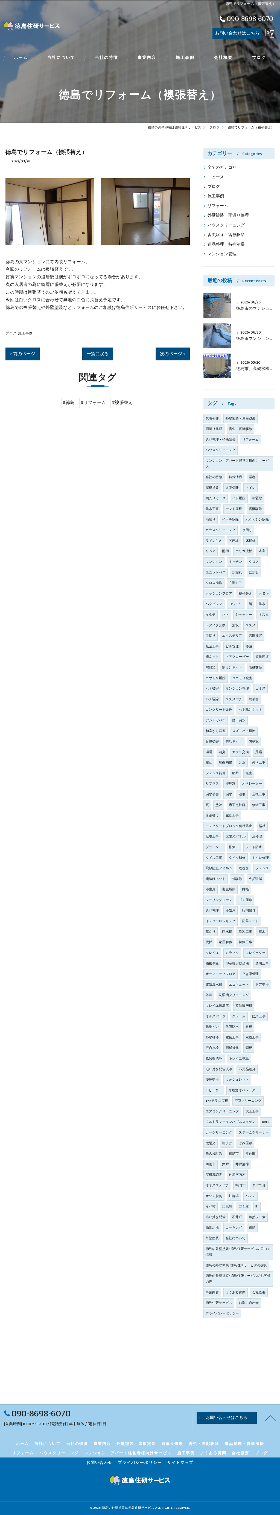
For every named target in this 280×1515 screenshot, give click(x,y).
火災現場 (255, 879)
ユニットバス (216, 572)
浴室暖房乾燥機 (237, 963)
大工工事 (252, 1111)
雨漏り (211, 519)
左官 (209, 762)
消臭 (222, 752)
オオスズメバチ (217, 1185)
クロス (254, 561)
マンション (214, 561)
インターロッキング (221, 921)
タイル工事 (214, 857)
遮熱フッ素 (257, 1217)
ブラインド (214, 847)
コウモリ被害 (242, 678)
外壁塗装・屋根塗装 (241, 418)
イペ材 (211, 1206)
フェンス (262, 868)
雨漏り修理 (214, 429)
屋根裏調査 (214, 1174)
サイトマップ (180, 1463)
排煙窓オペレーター (244, 1090)
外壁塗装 (212, 1238)
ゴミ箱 (260, 688)
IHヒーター (214, 1090)
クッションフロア (219, 593)
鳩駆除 (257, 498)
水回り (247, 530)
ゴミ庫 (244, 1206)
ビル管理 (232, 646)
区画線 (234, 540)
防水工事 (212, 509)
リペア (211, 551)
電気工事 (232, 1037)
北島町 (227, 1206)
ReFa (266, 1121)
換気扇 (231, 910)
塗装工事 (245, 931)
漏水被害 (212, 794)
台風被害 (212, 741)
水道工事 (252, 1037)
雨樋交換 (255, 667)
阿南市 (211, 1164)
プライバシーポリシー (222, 1313)
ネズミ (264, 614)
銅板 (249, 1048)
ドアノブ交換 (216, 625)
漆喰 (242, 794)
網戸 (235, 773)
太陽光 (211, 1143)
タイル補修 (237, 857)
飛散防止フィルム (219, 868)
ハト (225, 614)
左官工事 (232, 815)
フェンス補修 (216, 773)
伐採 (209, 942)
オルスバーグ (216, 1016)
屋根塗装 (212, 487)
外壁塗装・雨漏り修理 (228, 215)
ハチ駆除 (212, 699)
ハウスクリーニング (226, 225)
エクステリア (232, 635)
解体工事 (245, 942)
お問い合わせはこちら (237, 33)
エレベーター (256, 953)
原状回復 (262, 656)
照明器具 (248, 910)
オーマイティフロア (221, 974)
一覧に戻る (98, 353)
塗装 (218, 805)
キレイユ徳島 (239, 1058)
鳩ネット (212, 656)
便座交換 (212, 1079)
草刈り (211, 931)
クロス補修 (214, 583)
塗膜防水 (232, 1026)
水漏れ (237, 572)
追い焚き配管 (216, 1217)
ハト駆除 (239, 498)
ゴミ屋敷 (245, 900)
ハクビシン (214, 604)
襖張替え (245, 593)
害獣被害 (255, 635)
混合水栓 (212, 1048)
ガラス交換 (240, 752)
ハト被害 (212, 688)
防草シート (250, 921)
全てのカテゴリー (224, 167)
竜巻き (244, 868)
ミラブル (232, 953)
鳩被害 (254, 699)
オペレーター (252, 783)
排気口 (234, 847)
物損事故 (212, 963)
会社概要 (259, 1292)
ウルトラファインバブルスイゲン (231, 1121)
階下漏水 (239, 720)
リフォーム (218, 206)
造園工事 (262, 963)
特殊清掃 (235, 477)
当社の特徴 (214, 477)
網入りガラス (216, 498)
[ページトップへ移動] (270, 1418)
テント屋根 (234, 509)
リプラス (212, 783)
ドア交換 (262, 984)
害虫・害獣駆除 (240, 429)
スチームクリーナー (254, 1132)
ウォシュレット (237, 1079)
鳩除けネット (216, 879)
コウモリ (235, 604)
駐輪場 (234, 1196)
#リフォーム (93, 402)
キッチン (235, 561)
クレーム (239, 1016)
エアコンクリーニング (222, 1111)
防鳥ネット (234, 741)
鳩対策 (211, 667)
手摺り (211, 635)
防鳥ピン (212, 1026)
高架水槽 (212, 1227)
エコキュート (239, 984)
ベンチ (251, 1196)
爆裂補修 (225, 762)
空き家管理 (250, 974)
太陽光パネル (236, 836)
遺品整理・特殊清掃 (226, 244)
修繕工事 (259, 805)
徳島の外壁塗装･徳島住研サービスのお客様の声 (238, 1278)
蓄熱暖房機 (243, 1005)
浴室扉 (211, 889)
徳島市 (234, 1153)
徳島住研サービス (219, 1302)
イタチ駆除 (230, 519)
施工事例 (25, 333)
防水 (262, 604)
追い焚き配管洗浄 (219, 1069)
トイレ (251, 487)
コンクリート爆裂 (219, 709)
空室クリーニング (248, 1100)
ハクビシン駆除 (257, 519)
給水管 (254, 572)
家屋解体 (225, 942)
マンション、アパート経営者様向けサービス (237, 463)
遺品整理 (212, 910)
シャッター (243, 614)
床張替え (212, 815)
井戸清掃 (242, 1164)
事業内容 (212, 1292)
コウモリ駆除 (216, 678)
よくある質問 (236, 1292)
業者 (252, 477)
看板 (249, 1026)
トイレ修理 (260, 857)
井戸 (225, 1164)
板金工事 (212, 646)
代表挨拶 (212, 418)
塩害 (249, 773)
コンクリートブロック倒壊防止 (229, 826)
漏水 (229, 794)
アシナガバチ (216, 720)
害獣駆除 (255, 509)
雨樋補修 (232, 1048)
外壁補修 (212, 1037)
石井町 (237, 1217)
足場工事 (212, 836)
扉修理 (257, 836)
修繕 (249, 646)
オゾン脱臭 (214, 1196)
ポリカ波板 (243, 551)
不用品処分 (247, 1069)
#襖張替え (122, 402)
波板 (235, 625)
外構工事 (259, 762)
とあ (242, 762)
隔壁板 (254, 741)
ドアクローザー (237, 656)
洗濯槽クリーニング (234, 995)
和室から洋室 (216, 731)
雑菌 (209, 995)
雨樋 (225, 551)
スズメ (251, 625)
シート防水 (254, 847)
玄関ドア (235, 583)
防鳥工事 (259, 1016)
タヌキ (264, 593)
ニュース (216, 177)
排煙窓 (231, 783)
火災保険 (232, 487)
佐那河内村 (237, 1174)
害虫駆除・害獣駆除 (226, 235)
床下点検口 (237, 805)
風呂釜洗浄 (214, 1058)
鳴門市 (240, 1185)
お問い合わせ (249, 1302)
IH (256, 1206)
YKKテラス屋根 (217, 1100)
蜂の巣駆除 (214, 1153)
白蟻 (245, 889)
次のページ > (172, 353)
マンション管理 (222, 254)
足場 (258, 752)
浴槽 (262, 826)
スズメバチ (234, 699)
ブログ (10, 333)
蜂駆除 (237, 879)
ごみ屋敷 (245, 1143)
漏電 (209, 752)
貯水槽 (227, 931)
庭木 (262, 931)
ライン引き (214, 540)
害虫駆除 (228, 889)
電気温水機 (214, 984)
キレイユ (212, 953)
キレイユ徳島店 (217, 1005)
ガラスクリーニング (221, 530)
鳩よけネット (232, 667)
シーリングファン (219, 900)
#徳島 (69, 402)
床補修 (251, 540)
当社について (236, 1238)
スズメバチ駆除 (243, 731)
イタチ (211, 614)
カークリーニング (219, 1132)
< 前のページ (22, 353)
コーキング (234, 1227)
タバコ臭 (259, 1185)
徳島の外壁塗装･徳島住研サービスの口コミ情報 (238, 1252)
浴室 (262, 551)
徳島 (252, 1227)
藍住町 (251, 1153)
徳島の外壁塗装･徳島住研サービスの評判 (236, 1265)
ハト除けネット (250, 709)
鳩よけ (227, 1143)
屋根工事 (259, 794)
